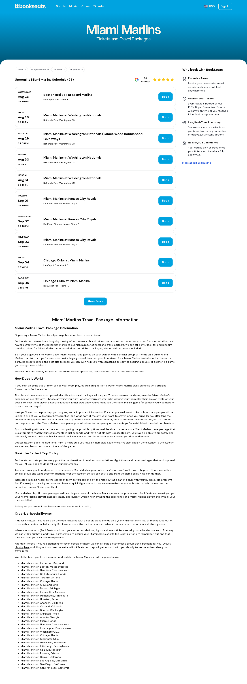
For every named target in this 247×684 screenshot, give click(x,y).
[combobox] (20, 69)
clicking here (22, 547)
